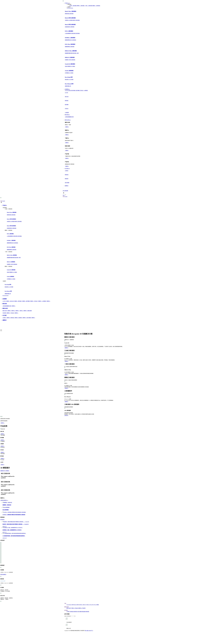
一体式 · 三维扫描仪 (88, 5)
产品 (65, 603)
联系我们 (75, 611)
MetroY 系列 (71, 604)
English (66, 196)
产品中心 (67, 3)
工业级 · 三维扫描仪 (73, 5)
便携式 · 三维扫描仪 (81, 5)
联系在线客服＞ (3, 574)
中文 (63, 196)
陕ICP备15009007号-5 (89, 630)
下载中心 (72, 608)
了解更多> (67, 126)
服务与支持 (5, 308)
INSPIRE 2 (81, 604)
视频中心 (80, 608)
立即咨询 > (66, 415)
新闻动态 (72, 611)
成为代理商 (79, 611)
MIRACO (84, 604)
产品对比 (76, 608)
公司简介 (68, 611)
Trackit (68, 604)
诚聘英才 (66, 185)
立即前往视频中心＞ (4, 500)
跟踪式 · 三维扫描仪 (96, 5)
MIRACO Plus (89, 604)
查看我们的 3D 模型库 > (4, 470)
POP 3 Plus (94, 604)
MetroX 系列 (76, 604)
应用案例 (67, 89)
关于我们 (67, 168)
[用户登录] (63, 193)
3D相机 (97, 604)
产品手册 (83, 608)
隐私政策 (83, 611)
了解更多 (66, 150)
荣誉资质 (87, 611)
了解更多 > (66, 347)
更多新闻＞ (2, 519)
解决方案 (67, 114)
